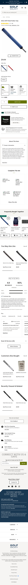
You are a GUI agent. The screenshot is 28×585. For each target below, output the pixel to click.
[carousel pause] (26, 2)
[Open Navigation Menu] (2, 7)
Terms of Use (14, 564)
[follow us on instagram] (19, 487)
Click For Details (17, 471)
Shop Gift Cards (15, 500)
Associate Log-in (14, 569)
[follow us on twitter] (12, 487)
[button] (14, 56)
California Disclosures (14, 579)
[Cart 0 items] (25, 7)
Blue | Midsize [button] (3, 232)
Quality (2, 293)
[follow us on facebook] (16, 487)
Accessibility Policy (14, 567)
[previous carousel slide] (3, 2)
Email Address (5, 461)
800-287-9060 (15, 561)
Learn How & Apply (4, 517)
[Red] (11, 68)
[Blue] (4, 68)
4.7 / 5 (25, 293)
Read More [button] (4, 162)
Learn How (17, 113)
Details (6, 443)
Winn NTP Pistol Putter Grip (4, 228)
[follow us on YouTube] (9, 487)
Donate (6, 450)
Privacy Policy (14, 572)
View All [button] (25, 246)
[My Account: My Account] (22, 7)
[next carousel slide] (25, 2)
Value (2, 290)
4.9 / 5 (25, 290)
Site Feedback (14, 582)
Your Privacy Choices (13, 576)
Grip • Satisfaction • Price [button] (14, 25)
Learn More (7, 429)
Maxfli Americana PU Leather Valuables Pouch (15, 228)
